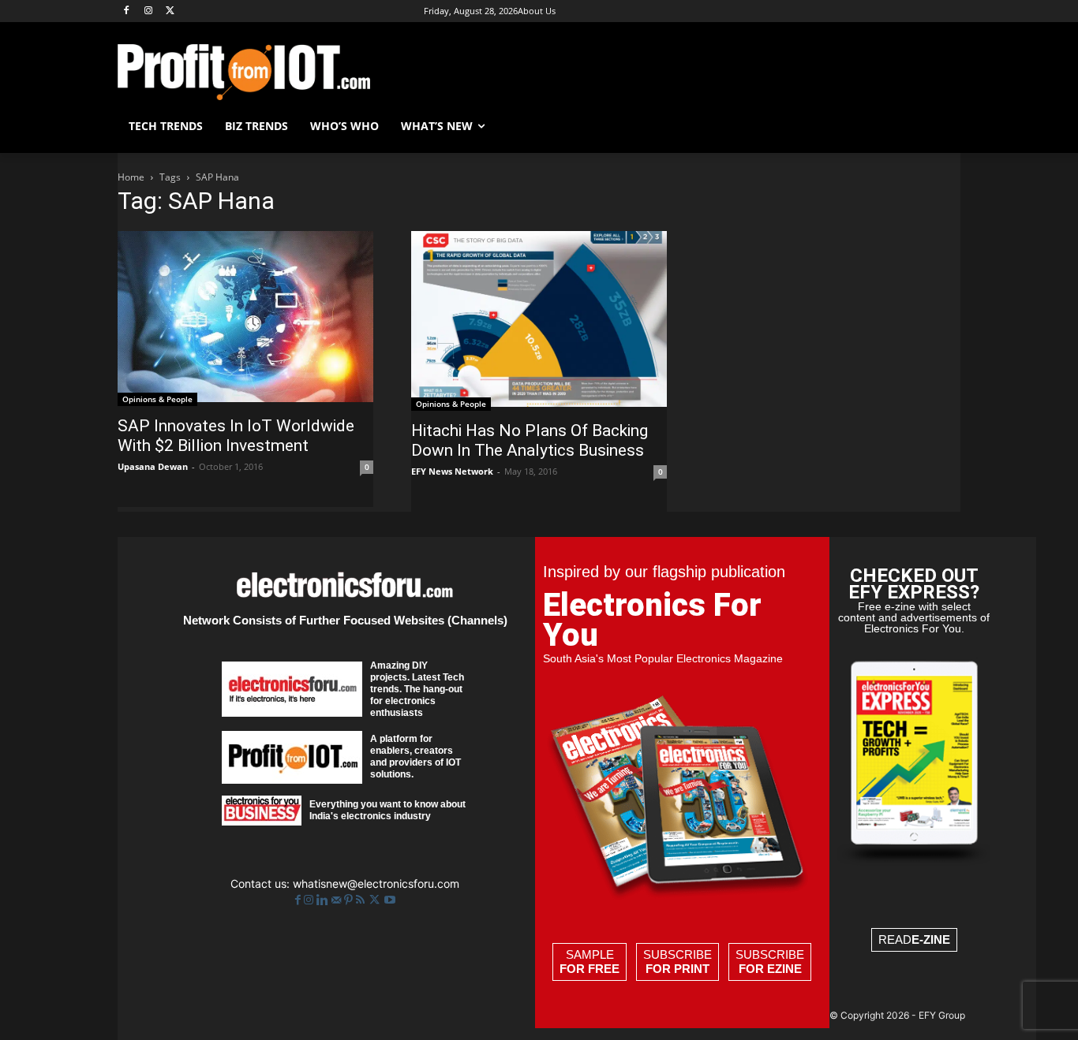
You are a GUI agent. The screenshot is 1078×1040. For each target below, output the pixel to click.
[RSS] (362, 900)
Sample (589, 961)
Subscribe (677, 961)
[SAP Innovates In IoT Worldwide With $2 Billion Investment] (245, 318)
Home (131, 177)
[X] (171, 11)
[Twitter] (376, 900)
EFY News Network (452, 471)
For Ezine (770, 968)
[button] (941, 126)
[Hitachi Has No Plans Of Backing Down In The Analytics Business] (539, 321)
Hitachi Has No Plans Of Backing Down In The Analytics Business (529, 440)
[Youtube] (389, 900)
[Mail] (337, 900)
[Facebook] (127, 11)
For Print (677, 968)
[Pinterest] (350, 900)
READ (914, 939)
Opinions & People (157, 398)
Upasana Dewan (153, 466)
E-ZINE (930, 939)
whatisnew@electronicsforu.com (376, 883)
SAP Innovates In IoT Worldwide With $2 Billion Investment (236, 435)
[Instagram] (149, 11)
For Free (589, 968)
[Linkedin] (323, 900)
